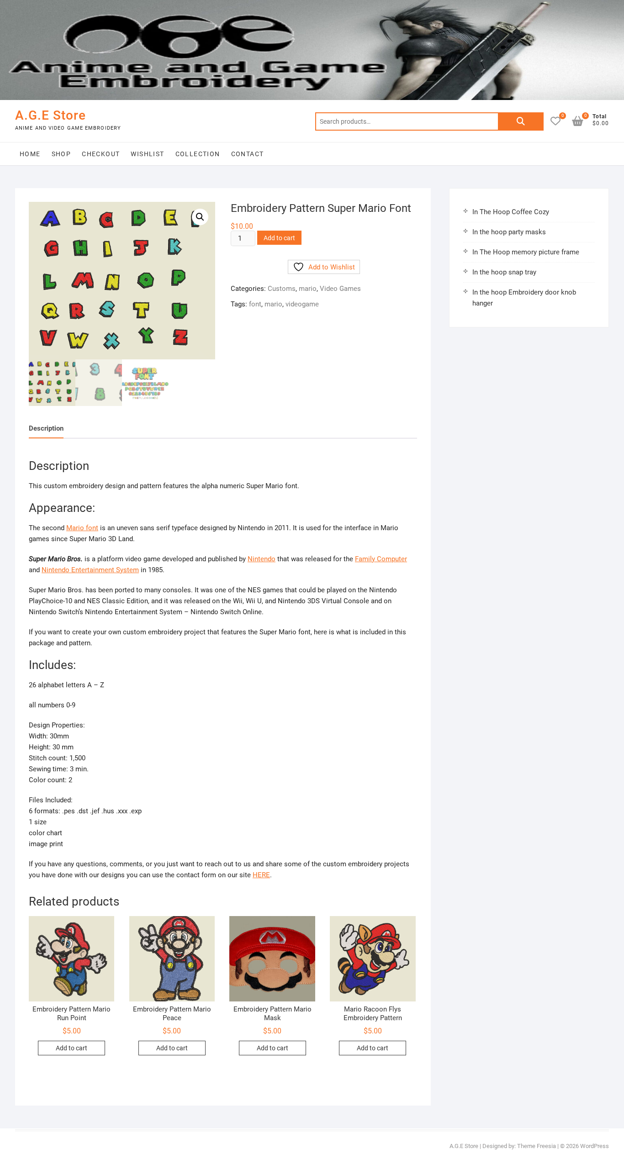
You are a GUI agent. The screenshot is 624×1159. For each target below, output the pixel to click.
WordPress (594, 1146)
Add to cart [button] (71, 1048)
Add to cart (279, 238)
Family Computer (381, 559)
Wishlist (147, 154)
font (255, 304)
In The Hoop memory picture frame (525, 252)
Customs (282, 288)
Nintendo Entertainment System (90, 570)
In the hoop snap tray (504, 272)
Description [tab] (46, 428)
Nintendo (261, 559)
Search (521, 121)
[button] (200, 217)
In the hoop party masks (509, 232)
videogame (302, 304)
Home (30, 154)
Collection (197, 154)
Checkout (101, 154)
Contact (247, 154)
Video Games (340, 288)
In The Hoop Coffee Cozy (510, 212)
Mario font (82, 528)
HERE (261, 875)
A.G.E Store (50, 115)
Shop (61, 154)
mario (308, 288)
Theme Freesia (536, 1146)
